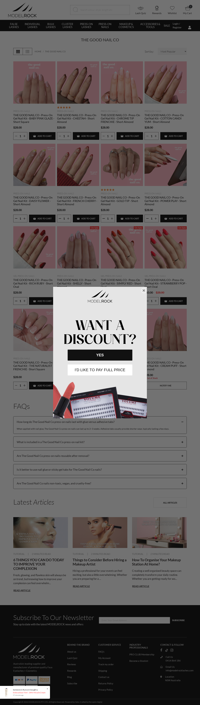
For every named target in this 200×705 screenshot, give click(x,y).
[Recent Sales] (7, 692)
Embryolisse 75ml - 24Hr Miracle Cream (29, 692)
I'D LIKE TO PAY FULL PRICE (100, 370)
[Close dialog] (144, 290)
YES (100, 355)
